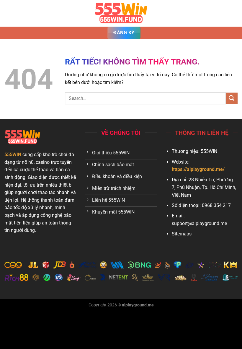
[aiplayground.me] (121, 13)
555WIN (12, 154)
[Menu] (8, 13)
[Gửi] (232, 98)
